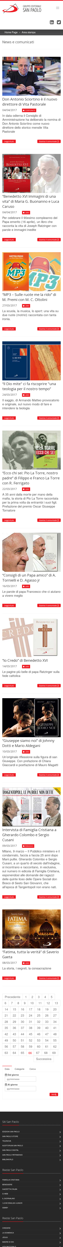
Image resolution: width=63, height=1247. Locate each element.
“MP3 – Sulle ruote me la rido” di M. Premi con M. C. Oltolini (29, 297)
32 (38, 1021)
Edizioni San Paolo (11, 1131)
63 (6, 1052)
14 (6, 1009)
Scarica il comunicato (48, 141)
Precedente (12, 997)
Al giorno (12, 1084)
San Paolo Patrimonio (12, 1155)
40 (46, 1027)
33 (46, 1021)
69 (54, 1052)
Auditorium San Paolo (12, 1145)
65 (22, 1052)
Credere (6, 1228)
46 (38, 1034)
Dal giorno (13, 1074)
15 (14, 1009)
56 (6, 1046)
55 (55, 1040)
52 (30, 1040)
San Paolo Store (10, 1136)
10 (32, 1003)
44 (22, 1034)
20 (55, 1009)
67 (37, 1052)
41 (55, 1027)
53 (38, 1040)
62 (55, 1046)
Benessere (7, 1184)
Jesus (5, 1237)
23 (22, 1015)
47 (46, 1034)
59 (30, 1046)
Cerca (33, 1068)
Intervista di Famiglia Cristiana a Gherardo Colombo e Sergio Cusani (29, 834)
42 (6, 1034)
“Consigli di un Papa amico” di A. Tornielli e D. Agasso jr (29, 578)
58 (22, 1046)
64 (14, 1052)
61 (46, 1046)
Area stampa (28, 32)
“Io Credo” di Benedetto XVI (25, 660)
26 (46, 1015)
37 (22, 1027)
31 (30, 1021)
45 (30, 1034)
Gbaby (5, 1207)
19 (46, 1009)
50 (14, 1040)
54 (46, 1040)
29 (14, 1021)
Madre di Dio (8, 1242)
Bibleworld (7, 1159)
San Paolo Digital (10, 1150)
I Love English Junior (12, 1203)
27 (55, 1015)
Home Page (11, 32)
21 (6, 1015)
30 (22, 1021)
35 (6, 1027)
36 (14, 1027)
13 (56, 1003)
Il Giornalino (8, 1198)
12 (48, 1003)
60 (38, 1046)
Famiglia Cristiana (10, 1179)
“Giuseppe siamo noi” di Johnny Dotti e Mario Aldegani (28, 743)
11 (40, 1003)
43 (14, 1034)
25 (38, 1015)
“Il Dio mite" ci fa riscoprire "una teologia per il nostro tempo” (29, 386)
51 (22, 1040)
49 (6, 1040)
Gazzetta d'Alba (9, 1189)
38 (30, 1027)
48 (55, 1034)
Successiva (43, 1059)
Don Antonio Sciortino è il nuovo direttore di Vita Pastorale (29, 102)
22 (14, 1015)
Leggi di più (9, 141)
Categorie (19, 1068)
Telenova (6, 1141)
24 (30, 1015)
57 (14, 1046)
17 (30, 1009)
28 (6, 1021)
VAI (53, 1094)
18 (38, 1009)
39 (38, 1027)
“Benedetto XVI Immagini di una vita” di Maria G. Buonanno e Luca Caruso (30, 201)
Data (7, 1068)
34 (55, 1021)
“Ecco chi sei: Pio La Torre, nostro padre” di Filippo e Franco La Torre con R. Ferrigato (31, 477)
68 (46, 1052)
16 (22, 1009)
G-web (5, 1193)
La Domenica (8, 1232)
